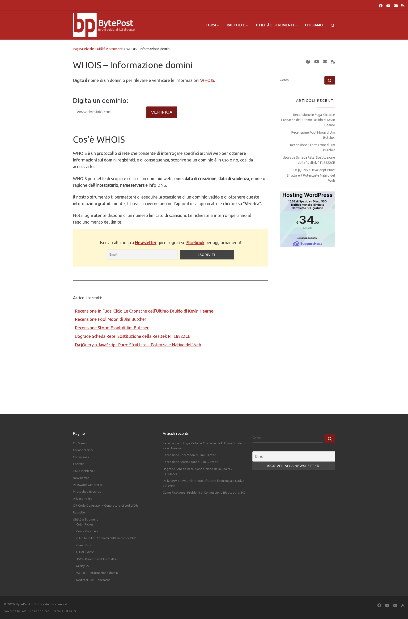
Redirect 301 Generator (93, 580)
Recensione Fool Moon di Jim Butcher (110, 319)
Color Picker (84, 524)
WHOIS (207, 80)
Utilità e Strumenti (110, 49)
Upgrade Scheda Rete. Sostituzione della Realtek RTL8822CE (133, 336)
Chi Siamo (80, 443)
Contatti (78, 464)
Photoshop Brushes (87, 491)
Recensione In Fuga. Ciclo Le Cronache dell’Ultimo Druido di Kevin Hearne (144, 311)
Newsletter (146, 242)
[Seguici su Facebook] (380, 5)
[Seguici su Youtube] (388, 5)
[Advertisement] (307, 326)
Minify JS (82, 566)
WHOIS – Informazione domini (97, 573)
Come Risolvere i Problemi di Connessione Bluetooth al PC (204, 492)
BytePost (23, 604)
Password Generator (87, 485)
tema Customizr (65, 611)
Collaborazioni (83, 450)
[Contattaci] (396, 5)
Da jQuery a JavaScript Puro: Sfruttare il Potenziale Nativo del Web (138, 344)
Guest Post (84, 545)
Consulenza (81, 457)
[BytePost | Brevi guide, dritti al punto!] (85, 24)
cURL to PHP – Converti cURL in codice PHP (106, 538)
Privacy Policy (82, 498)
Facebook (195, 242)
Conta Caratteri (87, 531)
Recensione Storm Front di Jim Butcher (112, 327)
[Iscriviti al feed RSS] (402, 5)
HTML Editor (85, 552)
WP (24, 611)
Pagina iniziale (83, 49)
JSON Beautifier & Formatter (97, 559)
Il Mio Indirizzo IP (84, 471)
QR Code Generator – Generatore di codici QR (105, 505)
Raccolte (79, 512)
